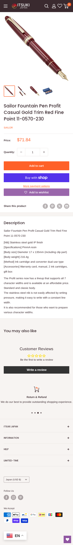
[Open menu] (5, 6)
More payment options (36, 186)
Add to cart (36, 165)
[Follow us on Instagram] (13, 497)
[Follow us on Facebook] (6, 497)
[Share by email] (66, 206)
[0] (66, 6)
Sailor (8, 127)
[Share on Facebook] (45, 206)
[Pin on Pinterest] (52, 206)
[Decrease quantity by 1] (21, 152)
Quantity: (9, 152)
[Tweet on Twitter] (59, 206)
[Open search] (47, 6)
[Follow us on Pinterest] (20, 497)
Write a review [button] (36, 369)
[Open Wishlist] (67, 539)
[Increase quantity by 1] (44, 152)
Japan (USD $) (13, 479)
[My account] (54, 6)
